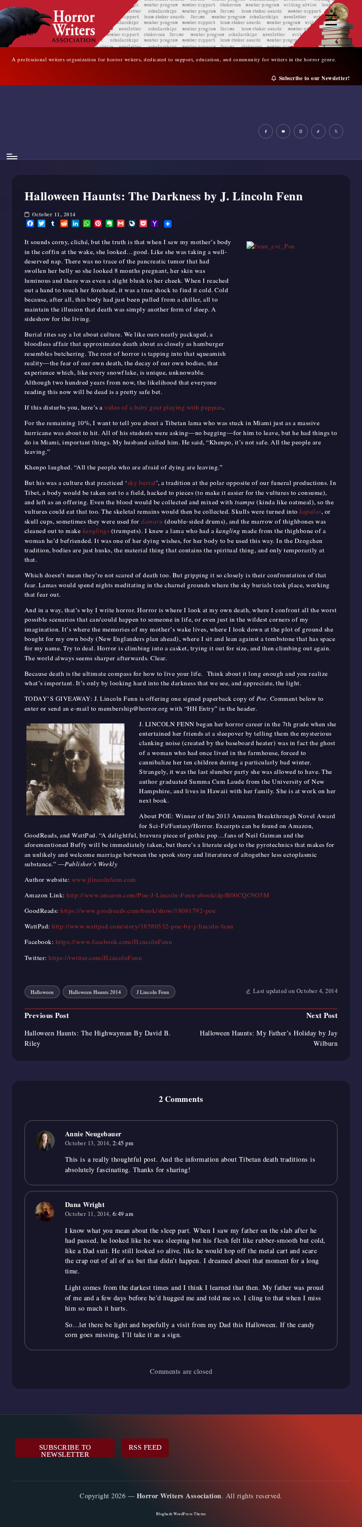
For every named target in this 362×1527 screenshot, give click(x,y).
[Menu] (11, 156)
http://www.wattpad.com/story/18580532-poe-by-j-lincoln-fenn (143, 926)
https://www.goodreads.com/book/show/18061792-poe (137, 910)
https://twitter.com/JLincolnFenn (95, 957)
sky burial (142, 482)
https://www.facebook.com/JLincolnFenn (114, 941)
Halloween (42, 991)
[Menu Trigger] (331, 20)
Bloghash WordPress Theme (181, 1513)
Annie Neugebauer (93, 1134)
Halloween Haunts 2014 (95, 991)
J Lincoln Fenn (153, 991)
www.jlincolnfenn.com (104, 879)
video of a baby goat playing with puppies (163, 407)
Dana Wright (85, 1204)
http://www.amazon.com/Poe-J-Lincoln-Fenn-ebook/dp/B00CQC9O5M (167, 895)
